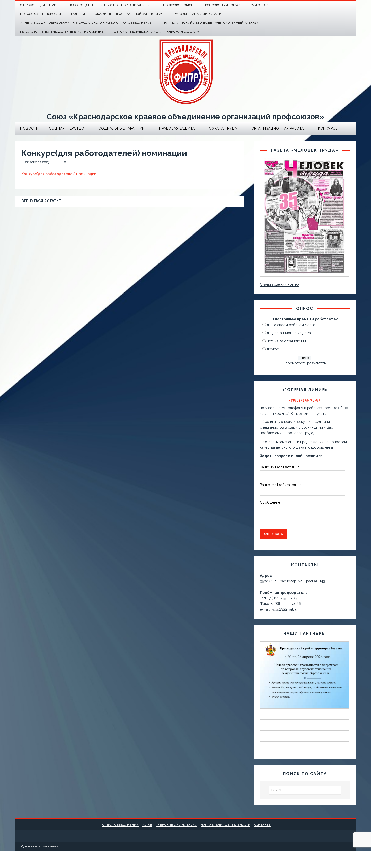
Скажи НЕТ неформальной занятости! (128, 14)
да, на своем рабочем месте (291, 325)
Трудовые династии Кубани (197, 14)
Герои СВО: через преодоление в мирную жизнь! (62, 31)
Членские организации (176, 824)
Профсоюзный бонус (221, 5)
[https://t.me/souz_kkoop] (341, 5)
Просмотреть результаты (304, 363)
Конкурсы (328, 128)
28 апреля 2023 (37, 162)
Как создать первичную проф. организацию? (109, 5)
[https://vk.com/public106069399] (351, 5)
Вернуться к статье (41, 201)
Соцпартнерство (66, 128)
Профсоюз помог (178, 5)
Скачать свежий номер (279, 284)
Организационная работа (277, 128)
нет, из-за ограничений (286, 341)
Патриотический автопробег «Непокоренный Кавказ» (211, 22)
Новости (29, 128)
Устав (147, 824)
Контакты (262, 824)
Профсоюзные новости (40, 14)
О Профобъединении (38, 5)
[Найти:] (304, 790)
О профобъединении (120, 824)
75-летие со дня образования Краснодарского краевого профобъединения (86, 22)
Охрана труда (223, 128)
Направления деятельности (225, 824)
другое (273, 349)
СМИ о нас (259, 5)
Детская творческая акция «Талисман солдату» (157, 31)
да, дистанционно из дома (289, 333)
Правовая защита (177, 128)
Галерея (78, 14)
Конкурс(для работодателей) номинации (58, 174)
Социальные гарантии (121, 128)
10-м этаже (48, 846)
